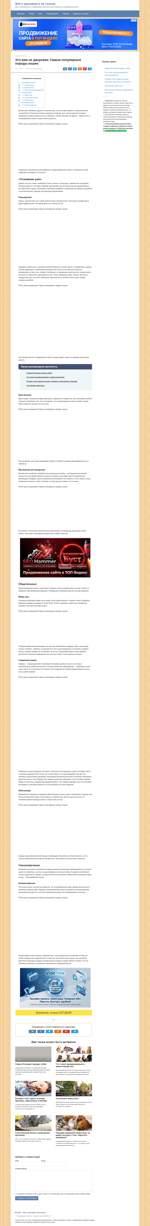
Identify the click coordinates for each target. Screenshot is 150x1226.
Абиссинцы (28, 100)
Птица (31, 14)
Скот (40, 14)
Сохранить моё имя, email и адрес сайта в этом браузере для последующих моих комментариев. (53, 1194)
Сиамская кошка (30, 98)
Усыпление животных (35, 386)
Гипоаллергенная (27, 103)
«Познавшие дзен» (27, 83)
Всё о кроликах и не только (35, 4)
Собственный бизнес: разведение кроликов (32, 1134)
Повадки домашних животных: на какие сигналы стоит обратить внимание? (73, 1135)
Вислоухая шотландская (33, 90)
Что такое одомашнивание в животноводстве (45, 377)
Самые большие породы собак (39, 373)
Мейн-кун (27, 95)
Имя (17, 1161)
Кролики (20, 14)
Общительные (26, 93)
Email (43, 1161)
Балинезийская (29, 105)
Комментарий (21, 1169)
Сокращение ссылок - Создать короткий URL (33, 1216)
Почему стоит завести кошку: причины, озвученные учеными (51, 381)
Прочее (66, 14)
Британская (28, 88)
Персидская (28, 85)
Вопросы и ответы (81, 14)
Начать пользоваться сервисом (116, 131)
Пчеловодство (53, 14)
